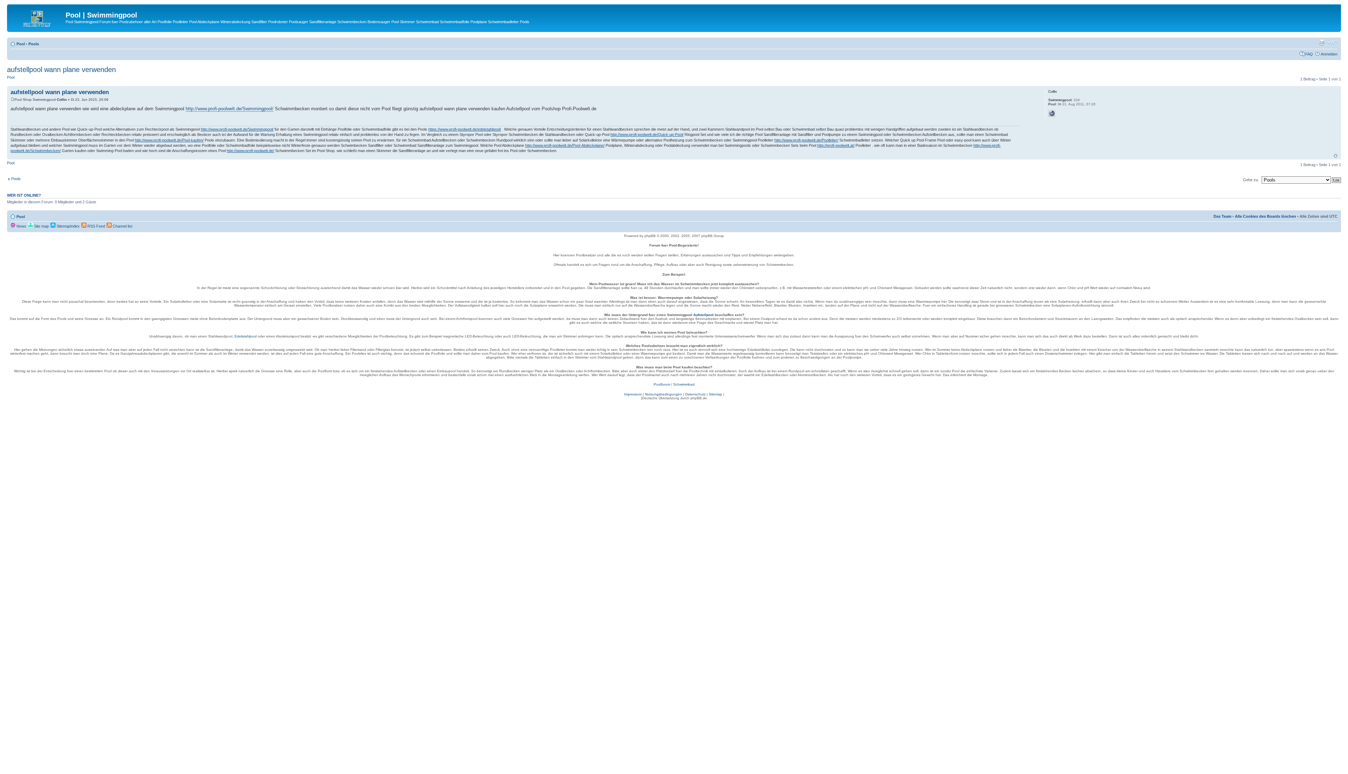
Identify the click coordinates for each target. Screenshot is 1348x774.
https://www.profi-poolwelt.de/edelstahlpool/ (464, 129)
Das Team (1222, 216)
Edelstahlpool (245, 336)
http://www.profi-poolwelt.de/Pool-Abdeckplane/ (564, 145)
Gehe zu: (1251, 180)
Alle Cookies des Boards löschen (1265, 216)
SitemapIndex (67, 226)
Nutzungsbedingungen (663, 394)
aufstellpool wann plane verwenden (61, 69)
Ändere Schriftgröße (1332, 42)
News (20, 226)
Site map (41, 226)
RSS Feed (95, 226)
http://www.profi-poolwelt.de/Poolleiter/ (806, 140)
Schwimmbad (684, 384)
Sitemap (715, 394)
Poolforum (662, 384)
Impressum (633, 394)
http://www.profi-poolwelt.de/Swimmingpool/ (229, 108)
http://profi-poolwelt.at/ (835, 145)
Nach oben (1335, 156)
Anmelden (1329, 54)
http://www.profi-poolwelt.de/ (250, 151)
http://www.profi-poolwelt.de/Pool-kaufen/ (169, 140)
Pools (33, 44)
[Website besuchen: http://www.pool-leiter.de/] (1051, 113)
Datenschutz (695, 394)
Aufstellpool (703, 315)
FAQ (1309, 54)
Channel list (122, 226)
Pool (20, 44)
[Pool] (37, 17)
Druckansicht (1322, 42)
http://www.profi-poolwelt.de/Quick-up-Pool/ (646, 134)
